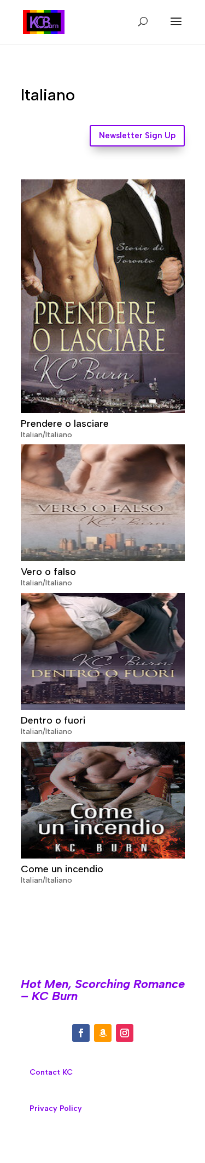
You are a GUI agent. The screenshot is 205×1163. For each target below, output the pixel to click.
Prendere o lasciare (65, 423)
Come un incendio (62, 869)
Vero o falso (48, 572)
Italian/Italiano (46, 434)
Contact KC (51, 1072)
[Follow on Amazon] (103, 1033)
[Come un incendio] (103, 800)
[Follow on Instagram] (124, 1033)
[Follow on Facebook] (81, 1033)
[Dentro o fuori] (103, 651)
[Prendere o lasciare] (103, 296)
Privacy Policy (56, 1108)
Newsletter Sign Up (137, 135)
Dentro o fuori (53, 720)
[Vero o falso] (103, 502)
